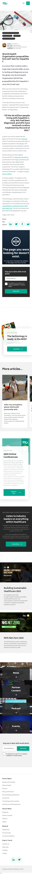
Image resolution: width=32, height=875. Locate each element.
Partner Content (7, 815)
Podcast (4, 819)
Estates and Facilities (8, 782)
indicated (24, 139)
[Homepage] (5, 3)
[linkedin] (13, 859)
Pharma (4, 789)
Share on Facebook (22, 224)
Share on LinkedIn (10, 224)
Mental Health (6, 785)
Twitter (4, 853)
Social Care (5, 798)
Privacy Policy (6, 833)
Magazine (5, 812)
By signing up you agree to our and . (16, 285)
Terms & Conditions (8, 836)
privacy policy (18, 755)
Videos (4, 822)
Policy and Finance (8, 792)
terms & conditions (13, 285)
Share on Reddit (28, 224)
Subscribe (5, 847)
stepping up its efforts (21, 157)
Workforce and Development (11, 804)
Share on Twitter (16, 224)
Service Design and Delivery (10, 795)
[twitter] (19, 859)
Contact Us (5, 844)
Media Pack (5, 830)
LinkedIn (5, 850)
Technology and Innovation (10, 801)
